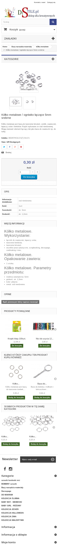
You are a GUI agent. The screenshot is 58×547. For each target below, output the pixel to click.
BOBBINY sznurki (9, 484)
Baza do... (42, 383)
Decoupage (6, 491)
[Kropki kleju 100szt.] (16, 326)
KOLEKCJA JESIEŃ (9, 509)
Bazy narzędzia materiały (12, 487)
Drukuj (8, 152)
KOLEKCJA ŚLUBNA (10, 498)
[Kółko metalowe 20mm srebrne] (16, 372)
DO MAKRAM (7, 495)
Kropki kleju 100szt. (17, 338)
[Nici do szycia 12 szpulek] (44, 326)
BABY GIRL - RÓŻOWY (11, 506)
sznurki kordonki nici (10, 480)
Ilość (29, 168)
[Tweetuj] (4, 147)
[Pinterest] (21, 147)
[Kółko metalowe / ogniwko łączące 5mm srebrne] (15, 101)
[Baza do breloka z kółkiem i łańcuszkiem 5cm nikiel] (42, 372)
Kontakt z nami (39, 2)
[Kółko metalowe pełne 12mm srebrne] (41, 424)
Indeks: (4, 138)
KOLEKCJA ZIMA (8, 516)
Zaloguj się (51, 2)
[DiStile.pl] (29, 12)
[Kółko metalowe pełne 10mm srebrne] (13, 424)
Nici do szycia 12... (44, 338)
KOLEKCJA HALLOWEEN (12, 513)
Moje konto (8, 542)
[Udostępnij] (9, 147)
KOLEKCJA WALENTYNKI (12, 520)
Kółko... (16, 383)
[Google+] (15, 147)
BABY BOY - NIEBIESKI (11, 502)
